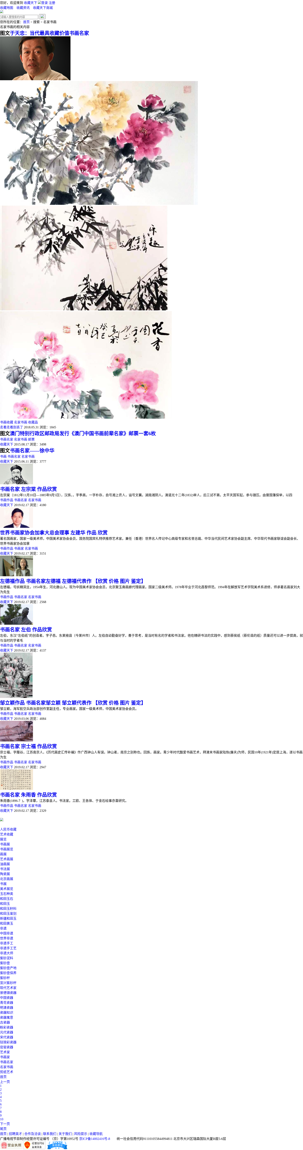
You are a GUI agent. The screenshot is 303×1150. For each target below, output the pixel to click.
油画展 (5, 864)
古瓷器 (5, 1022)
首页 (26, 22)
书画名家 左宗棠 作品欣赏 (28, 489)
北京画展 (6, 879)
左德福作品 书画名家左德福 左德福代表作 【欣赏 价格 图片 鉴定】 (73, 581)
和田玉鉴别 (8, 913)
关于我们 (65, 1134)
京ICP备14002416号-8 (94, 1139)
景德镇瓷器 (8, 992)
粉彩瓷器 (6, 1027)
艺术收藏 (6, 834)
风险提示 (80, 1134)
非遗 (3, 928)
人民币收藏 (8, 829)
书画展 (5, 844)
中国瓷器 (6, 997)
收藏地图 (6, 7)
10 (1, 1119)
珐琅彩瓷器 (8, 1042)
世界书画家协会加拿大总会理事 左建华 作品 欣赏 (54, 532)
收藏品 (33, 422)
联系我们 (49, 1134)
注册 (52, 3)
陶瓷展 (5, 874)
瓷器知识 (6, 1012)
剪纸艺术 (6, 1072)
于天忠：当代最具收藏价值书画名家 (49, 33)
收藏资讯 (23, 7)
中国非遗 (6, 933)
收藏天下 (30, 3)
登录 (45, 3)
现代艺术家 (8, 988)
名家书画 (20, 422)
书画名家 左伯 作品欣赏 (26, 629)
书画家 (19, 548)
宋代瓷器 (6, 1037)
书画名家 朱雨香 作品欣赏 (28, 795)
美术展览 (6, 889)
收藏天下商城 (43, 7)
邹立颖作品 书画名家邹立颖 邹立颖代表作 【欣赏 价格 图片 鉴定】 (73, 703)
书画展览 (6, 849)
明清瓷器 (6, 1007)
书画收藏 (6, 422)
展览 (3, 839)
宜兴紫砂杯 (8, 983)
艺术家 (5, 1052)
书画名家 (6, 439)
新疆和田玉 (8, 918)
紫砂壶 (5, 963)
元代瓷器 (6, 1032)
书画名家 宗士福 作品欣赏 (28, 746)
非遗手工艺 (8, 948)
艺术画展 (6, 859)
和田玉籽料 (8, 908)
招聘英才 (15, 1134)
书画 (3, 456)
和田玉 (5, 903)
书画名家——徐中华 (32, 450)
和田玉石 (6, 898)
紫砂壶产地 (8, 968)
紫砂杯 (5, 978)
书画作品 (6, 500)
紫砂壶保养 (8, 973)
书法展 (5, 869)
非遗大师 (6, 953)
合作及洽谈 (32, 1134)
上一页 (5, 1082)
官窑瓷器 (6, 1047)
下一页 (5, 1124)
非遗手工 (6, 943)
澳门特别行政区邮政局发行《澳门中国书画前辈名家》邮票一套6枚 (83, 433)
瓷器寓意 (6, 1017)
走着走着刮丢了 (11, 427)
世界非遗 (6, 938)
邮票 (31, 439)
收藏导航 (96, 1134)
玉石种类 (6, 893)
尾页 (3, 1129)
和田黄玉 (6, 923)
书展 (3, 884)
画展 (3, 854)
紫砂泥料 (6, 958)
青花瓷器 (6, 1002)
